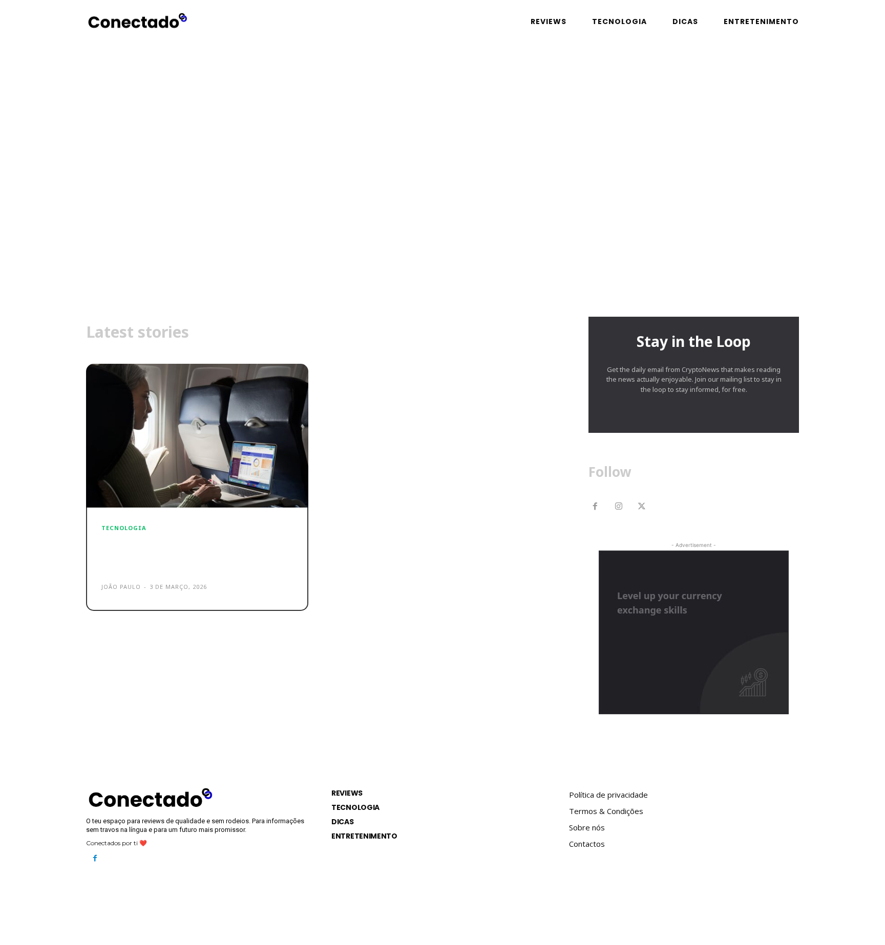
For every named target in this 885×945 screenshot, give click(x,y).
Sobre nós (587, 827)
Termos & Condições (606, 811)
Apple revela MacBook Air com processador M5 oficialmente (187, 553)
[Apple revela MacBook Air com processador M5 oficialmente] (197, 436)
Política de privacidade (608, 794)
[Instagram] (618, 507)
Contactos (587, 844)
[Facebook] (595, 507)
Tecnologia (123, 528)
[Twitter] (642, 507)
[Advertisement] (442, 219)
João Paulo (121, 586)
